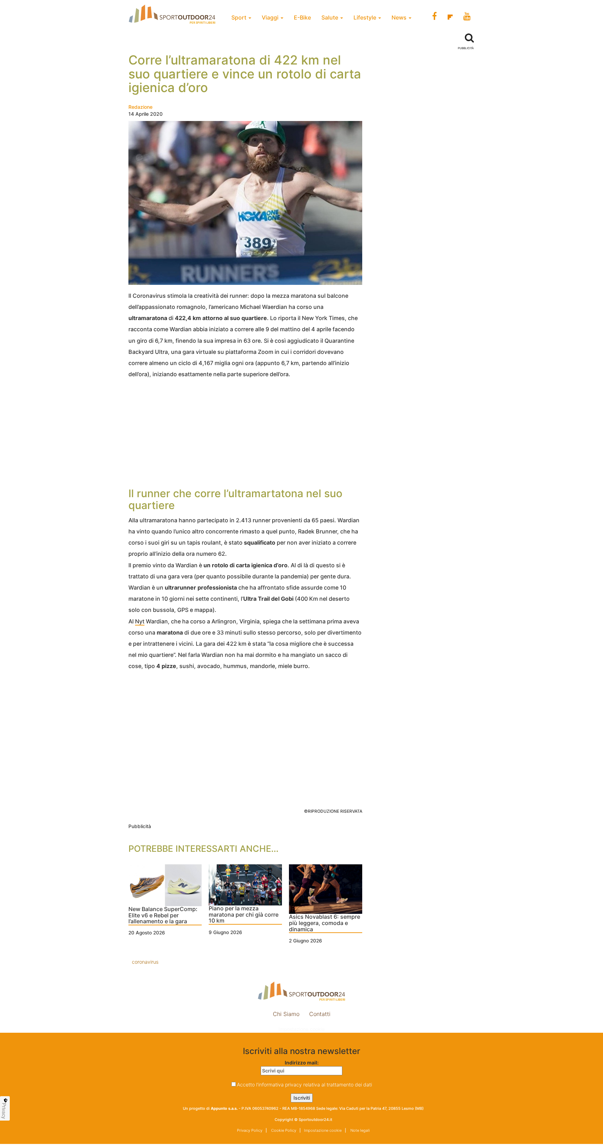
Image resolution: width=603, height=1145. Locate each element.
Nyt (139, 621)
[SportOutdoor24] (301, 991)
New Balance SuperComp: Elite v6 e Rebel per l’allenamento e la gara (163, 915)
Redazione (140, 107)
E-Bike (302, 17)
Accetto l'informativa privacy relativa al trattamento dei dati (304, 1084)
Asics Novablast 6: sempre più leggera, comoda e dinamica (324, 923)
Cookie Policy (283, 1130)
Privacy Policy (249, 1130)
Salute (330, 17)
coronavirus (145, 962)
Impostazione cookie (301, 1029)
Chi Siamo (286, 1013)
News (400, 17)
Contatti (319, 1013)
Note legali (359, 1130)
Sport (239, 17)
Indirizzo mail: (302, 1063)
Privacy (4, 1111)
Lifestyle (365, 17)
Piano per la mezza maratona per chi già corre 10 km (243, 914)
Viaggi (271, 17)
